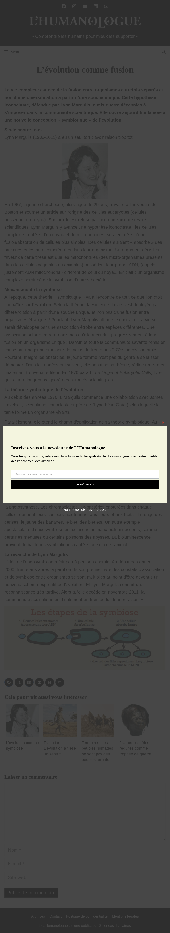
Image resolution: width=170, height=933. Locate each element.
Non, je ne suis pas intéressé (85, 509)
